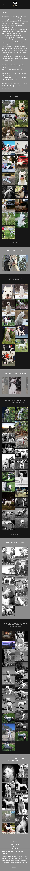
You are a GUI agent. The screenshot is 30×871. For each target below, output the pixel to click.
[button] (2, 4)
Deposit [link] (15, 842)
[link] (15, 4)
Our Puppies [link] (15, 844)
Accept (15, 867)
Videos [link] (15, 846)
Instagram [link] (15, 848)
